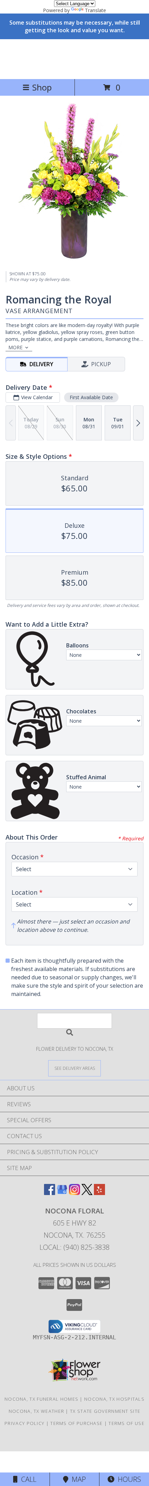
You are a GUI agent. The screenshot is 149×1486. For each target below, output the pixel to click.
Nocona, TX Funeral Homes (41, 1399)
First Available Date (91, 397)
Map (77, 1479)
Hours (127, 1479)
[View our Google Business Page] (62, 1193)
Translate (95, 10)
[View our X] (87, 1193)
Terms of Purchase (76, 1423)
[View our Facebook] (49, 1193)
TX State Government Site (105, 1411)
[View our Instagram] (74, 1193)
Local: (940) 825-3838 (74, 1247)
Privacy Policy (24, 1423)
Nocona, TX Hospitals (114, 1399)
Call (27, 1479)
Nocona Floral (74, 58)
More (15, 347)
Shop (42, 87)
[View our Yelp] (99, 1193)
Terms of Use (126, 1423)
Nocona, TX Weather (36, 1411)
